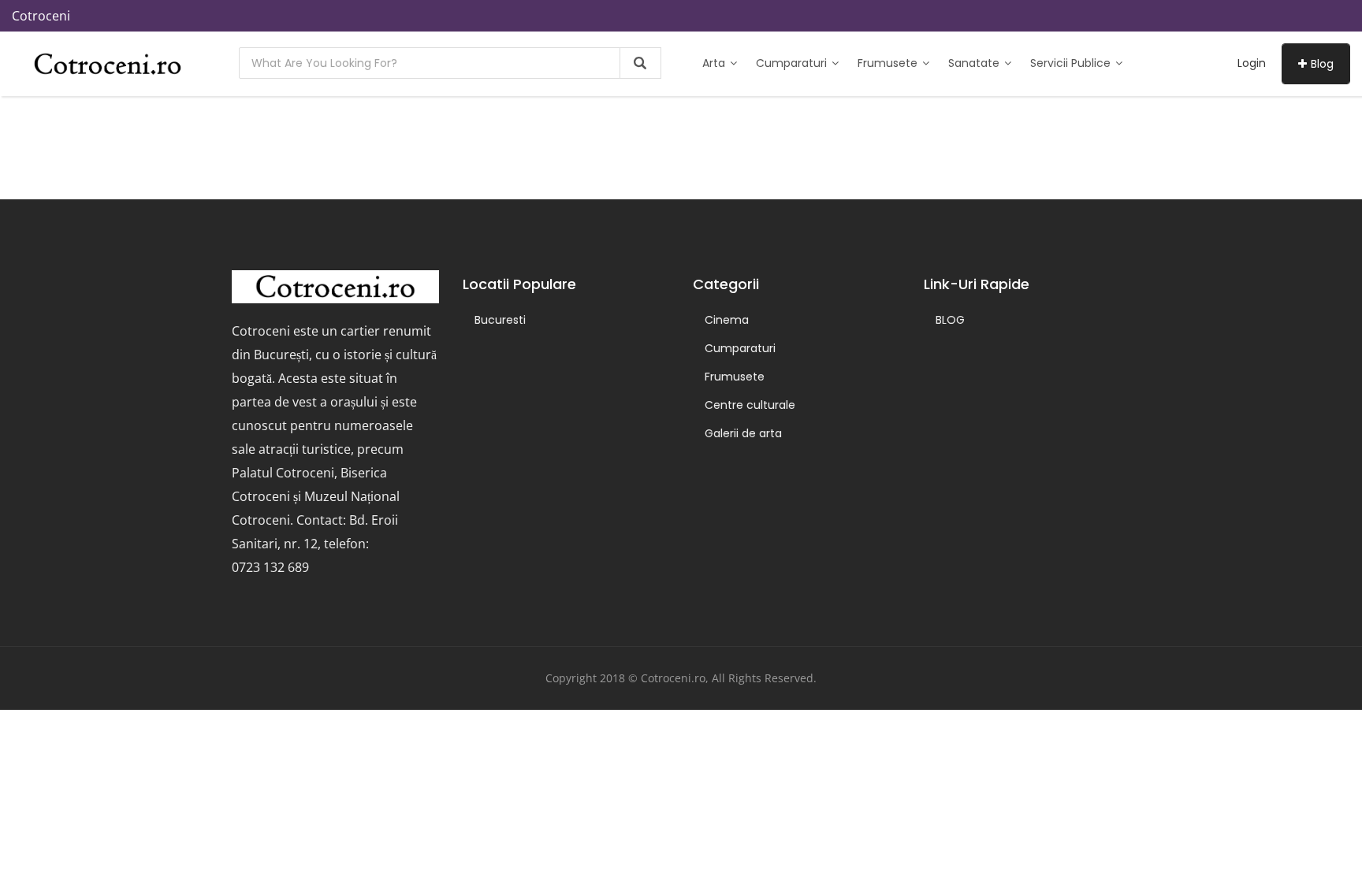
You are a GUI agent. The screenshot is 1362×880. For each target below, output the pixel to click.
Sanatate (975, 63)
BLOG (950, 320)
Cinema (727, 320)
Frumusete (889, 63)
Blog (1322, 64)
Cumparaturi (793, 63)
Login (1251, 63)
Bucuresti (500, 320)
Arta (715, 63)
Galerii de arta (743, 433)
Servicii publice (1072, 63)
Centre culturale (750, 405)
